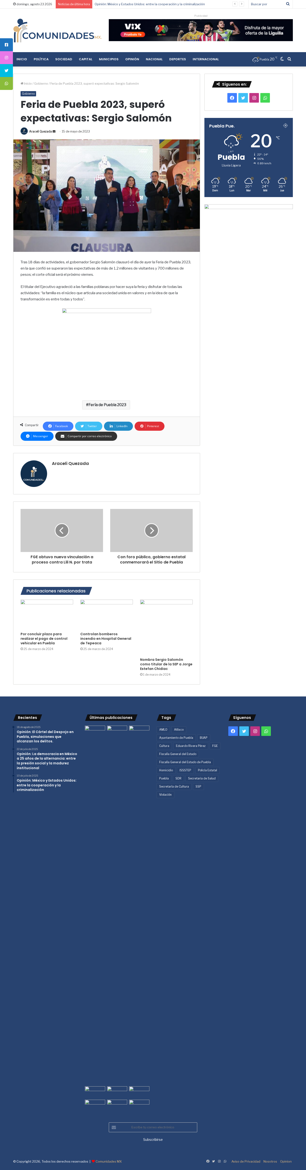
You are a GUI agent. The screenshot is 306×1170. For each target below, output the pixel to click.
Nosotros (270, 1161)
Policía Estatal (207, 770)
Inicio (21, 59)
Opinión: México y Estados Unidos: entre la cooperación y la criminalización (150, 4)
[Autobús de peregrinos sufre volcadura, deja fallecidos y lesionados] (139, 1105)
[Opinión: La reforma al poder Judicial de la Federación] (117, 1105)
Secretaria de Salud (202, 778)
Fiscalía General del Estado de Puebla (185, 762)
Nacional (154, 59)
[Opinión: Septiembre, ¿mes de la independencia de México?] (117, 1092)
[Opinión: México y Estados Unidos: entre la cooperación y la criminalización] (139, 731)
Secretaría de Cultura (174, 786)
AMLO (163, 729)
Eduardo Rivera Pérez (191, 746)
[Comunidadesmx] (57, 30)
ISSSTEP (185, 770)
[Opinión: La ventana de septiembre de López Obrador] (139, 1092)
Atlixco (179, 729)
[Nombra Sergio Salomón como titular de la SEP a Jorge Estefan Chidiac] (166, 627)
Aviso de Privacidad (245, 1161)
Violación (165, 794)
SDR (178, 778)
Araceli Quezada (40, 131)
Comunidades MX (109, 1161)
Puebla (164, 778)
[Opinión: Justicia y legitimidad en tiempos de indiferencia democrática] (95, 1092)
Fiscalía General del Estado (177, 754)
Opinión (132, 59)
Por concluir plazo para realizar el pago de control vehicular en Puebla (44, 639)
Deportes (177, 59)
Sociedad (63, 59)
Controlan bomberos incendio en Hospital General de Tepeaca (105, 639)
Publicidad (201, 15)
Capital (85, 59)
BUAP (204, 738)
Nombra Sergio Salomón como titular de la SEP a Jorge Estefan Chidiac (166, 664)
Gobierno (41, 83)
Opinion (286, 1161)
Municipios (109, 59)
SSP (198, 786)
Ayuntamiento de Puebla (176, 738)
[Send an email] (54, 131)
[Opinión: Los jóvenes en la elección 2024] (95, 1105)
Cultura (164, 746)
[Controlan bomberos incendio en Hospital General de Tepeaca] (106, 614)
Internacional (206, 59)
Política (41, 59)
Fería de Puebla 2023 (107, 405)
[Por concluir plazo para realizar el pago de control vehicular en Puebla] (47, 614)
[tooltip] (6, 44)
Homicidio (166, 770)
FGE (215, 746)
